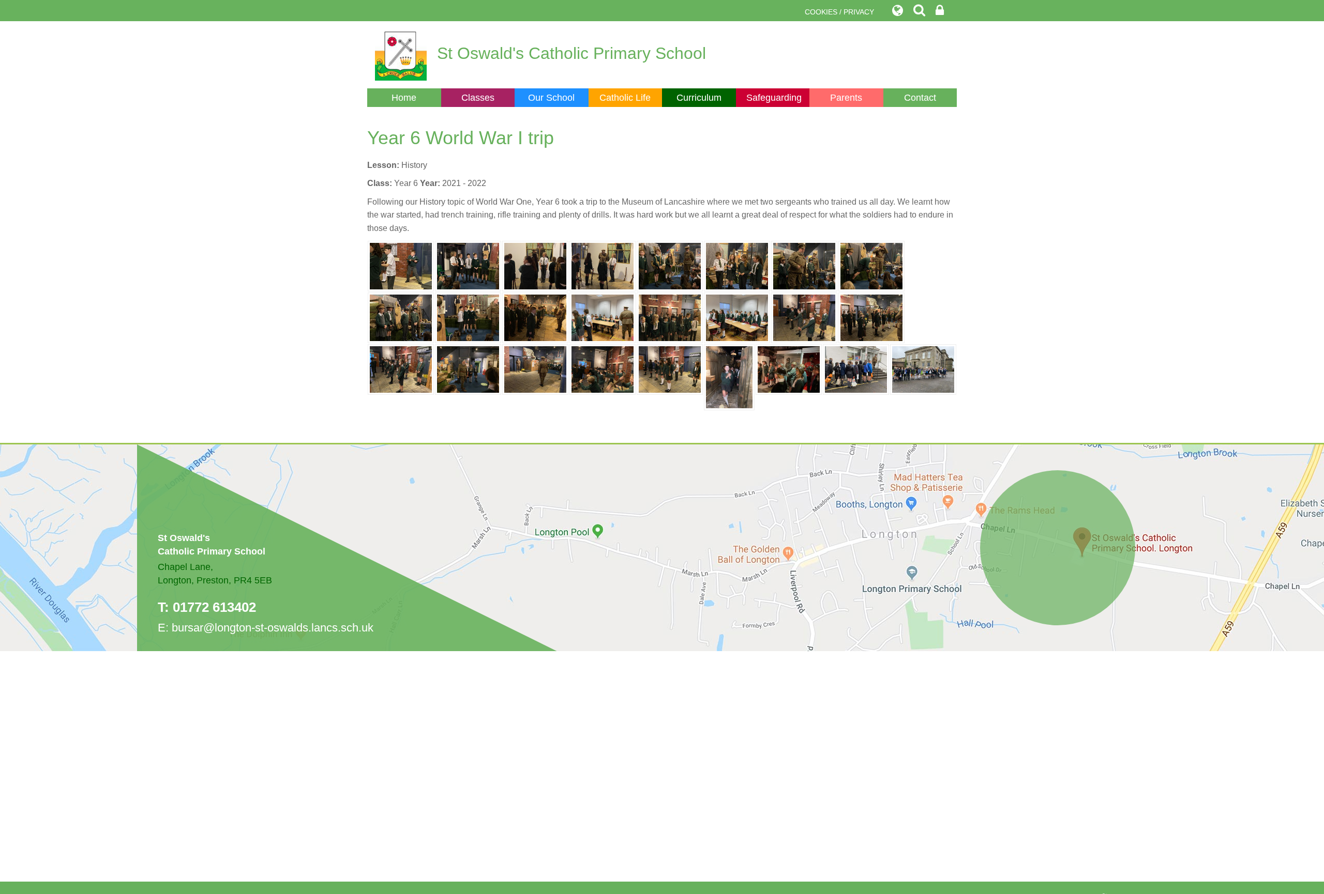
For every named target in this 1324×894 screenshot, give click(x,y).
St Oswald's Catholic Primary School (571, 53)
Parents (846, 98)
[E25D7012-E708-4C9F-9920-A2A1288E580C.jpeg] (789, 368)
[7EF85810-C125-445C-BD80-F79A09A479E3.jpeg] (871, 317)
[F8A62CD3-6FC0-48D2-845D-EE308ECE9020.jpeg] (804, 317)
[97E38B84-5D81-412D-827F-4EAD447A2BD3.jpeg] (602, 265)
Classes (477, 98)
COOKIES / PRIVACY (839, 12)
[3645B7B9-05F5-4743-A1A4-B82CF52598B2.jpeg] (535, 265)
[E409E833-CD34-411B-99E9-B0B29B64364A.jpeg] (923, 368)
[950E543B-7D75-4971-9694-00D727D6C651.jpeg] (737, 317)
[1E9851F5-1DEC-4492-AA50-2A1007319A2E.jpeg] (602, 368)
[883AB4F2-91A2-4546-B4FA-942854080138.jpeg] (670, 368)
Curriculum (698, 98)
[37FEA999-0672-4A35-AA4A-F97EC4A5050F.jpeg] (535, 368)
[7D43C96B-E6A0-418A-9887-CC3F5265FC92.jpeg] (871, 265)
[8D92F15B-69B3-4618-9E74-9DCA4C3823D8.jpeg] (729, 376)
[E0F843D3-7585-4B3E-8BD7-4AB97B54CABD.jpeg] (468, 317)
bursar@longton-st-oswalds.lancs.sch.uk (272, 627)
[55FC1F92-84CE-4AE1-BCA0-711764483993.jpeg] (468, 265)
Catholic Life (625, 98)
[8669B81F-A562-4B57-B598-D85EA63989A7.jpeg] (401, 265)
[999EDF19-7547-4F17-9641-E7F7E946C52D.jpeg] (670, 265)
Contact (920, 98)
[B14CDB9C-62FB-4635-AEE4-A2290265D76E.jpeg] (401, 317)
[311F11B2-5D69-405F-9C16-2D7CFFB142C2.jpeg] (670, 317)
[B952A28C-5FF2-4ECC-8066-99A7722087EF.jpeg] (804, 265)
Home (404, 98)
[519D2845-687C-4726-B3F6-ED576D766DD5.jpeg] (856, 368)
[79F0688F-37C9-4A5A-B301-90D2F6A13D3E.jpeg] (602, 317)
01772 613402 (214, 607)
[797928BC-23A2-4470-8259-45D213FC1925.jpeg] (468, 368)
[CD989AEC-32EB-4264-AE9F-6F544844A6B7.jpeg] (535, 317)
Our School (551, 98)
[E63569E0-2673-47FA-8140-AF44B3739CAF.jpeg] (401, 368)
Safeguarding (774, 98)
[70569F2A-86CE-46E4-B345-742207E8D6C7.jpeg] (737, 265)
